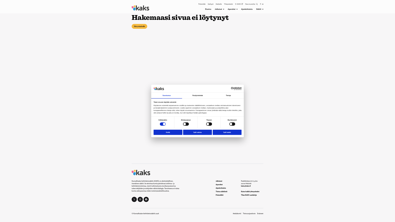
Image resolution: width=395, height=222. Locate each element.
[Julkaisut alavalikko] (223, 9)
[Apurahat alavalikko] (237, 9)
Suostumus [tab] (167, 95)
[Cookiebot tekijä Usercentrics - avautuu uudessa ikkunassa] (233, 88)
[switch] (186, 124)
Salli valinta (197, 132)
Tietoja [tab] (228, 95)
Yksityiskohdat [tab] (197, 95)
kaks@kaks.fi (246, 186)
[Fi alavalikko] (262, 4)
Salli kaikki (227, 132)
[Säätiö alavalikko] (262, 9)
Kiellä (168, 132)
